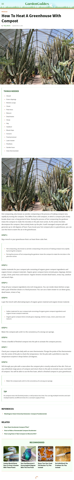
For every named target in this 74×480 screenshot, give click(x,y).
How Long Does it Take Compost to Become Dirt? (20, 434)
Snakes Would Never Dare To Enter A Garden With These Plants (11, 465)
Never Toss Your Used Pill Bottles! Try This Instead (45, 465)
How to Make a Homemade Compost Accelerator (20, 430)
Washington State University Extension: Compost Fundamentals (25, 414)
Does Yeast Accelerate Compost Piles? (16, 427)
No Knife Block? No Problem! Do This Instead (61, 465)
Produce (4, 11)
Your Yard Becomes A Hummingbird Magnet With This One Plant (28, 465)
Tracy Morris (7, 26)
